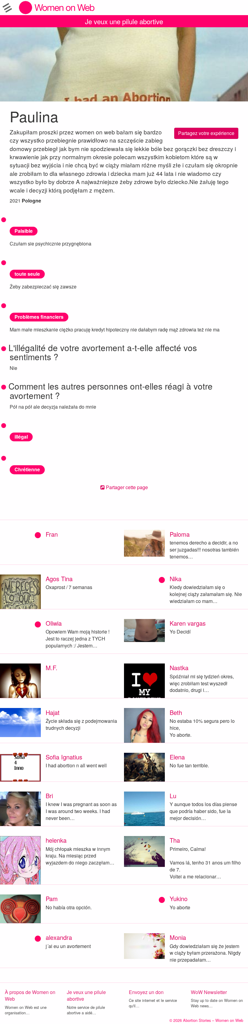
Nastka (179, 667)
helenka (56, 840)
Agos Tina (59, 578)
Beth (176, 712)
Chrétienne (27, 469)
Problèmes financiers (39, 316)
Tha (175, 840)
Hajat (53, 712)
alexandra (59, 937)
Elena (177, 756)
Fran (52, 534)
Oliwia (54, 623)
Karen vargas (188, 623)
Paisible (24, 230)
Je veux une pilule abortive (124, 21)
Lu (173, 795)
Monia (178, 937)
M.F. (51, 667)
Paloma (180, 534)
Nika (175, 578)
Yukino (179, 898)
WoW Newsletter (209, 992)
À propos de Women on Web (30, 996)
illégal (21, 436)
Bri (49, 795)
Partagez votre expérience (206, 133)
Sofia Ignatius (64, 756)
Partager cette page (126, 487)
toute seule (27, 273)
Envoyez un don (146, 992)
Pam (52, 898)
